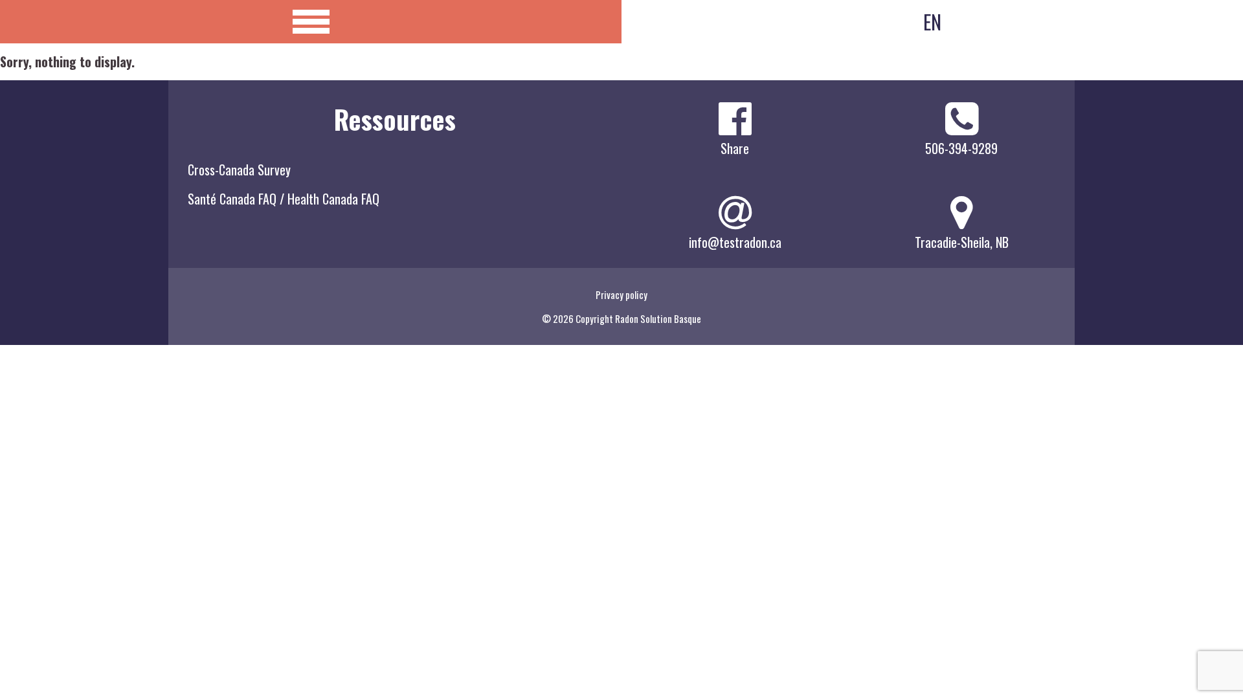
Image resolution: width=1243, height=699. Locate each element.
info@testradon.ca (735, 242)
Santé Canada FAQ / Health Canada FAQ (283, 198)
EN (932, 21)
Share (735, 148)
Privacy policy (621, 294)
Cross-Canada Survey (239, 169)
